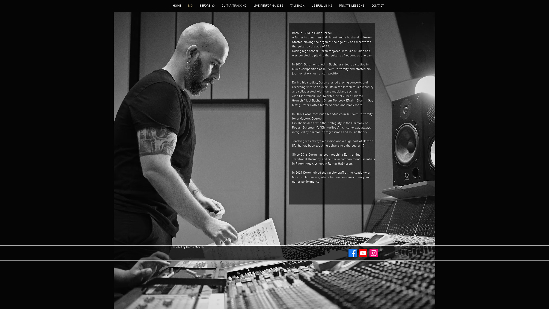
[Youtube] (363, 253)
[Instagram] (374, 253)
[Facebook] (352, 253)
